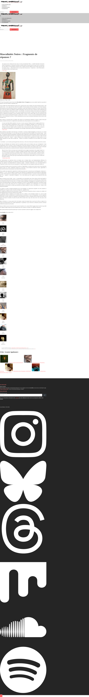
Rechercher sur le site (3, 393)
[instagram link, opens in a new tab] (23, 460)
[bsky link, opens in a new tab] (23, 501)
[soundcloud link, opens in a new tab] (23, 645)
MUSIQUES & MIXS (6, 7)
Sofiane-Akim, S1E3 (6, 158)
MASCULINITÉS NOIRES (9, 60)
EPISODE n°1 (4, 5)
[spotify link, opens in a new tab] (23, 693)
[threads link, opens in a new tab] (23, 554)
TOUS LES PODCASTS (6, 4)
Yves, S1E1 (5, 70)
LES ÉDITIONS (5, 8)
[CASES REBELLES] (11, 2)
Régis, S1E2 (5, 129)
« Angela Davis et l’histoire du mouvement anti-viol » (19, 347)
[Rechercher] (44, 395)
